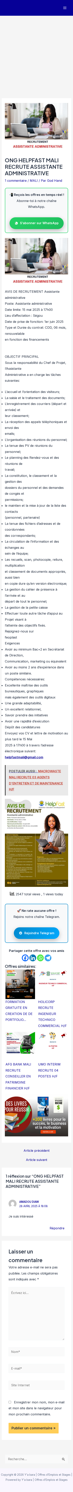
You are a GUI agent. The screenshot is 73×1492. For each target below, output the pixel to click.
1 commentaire (16, 181)
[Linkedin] (32, 957)
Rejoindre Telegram (39, 933)
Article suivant (36, 1159)
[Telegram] (48, 957)
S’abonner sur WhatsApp (39, 223)
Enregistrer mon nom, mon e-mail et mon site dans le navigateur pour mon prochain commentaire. (36, 1408)
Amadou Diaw (29, 1201)
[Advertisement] (36, 54)
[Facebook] (25, 957)
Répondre (57, 1228)
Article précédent (37, 1150)
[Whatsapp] (40, 957)
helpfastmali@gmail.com (24, 757)
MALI (34, 181)
